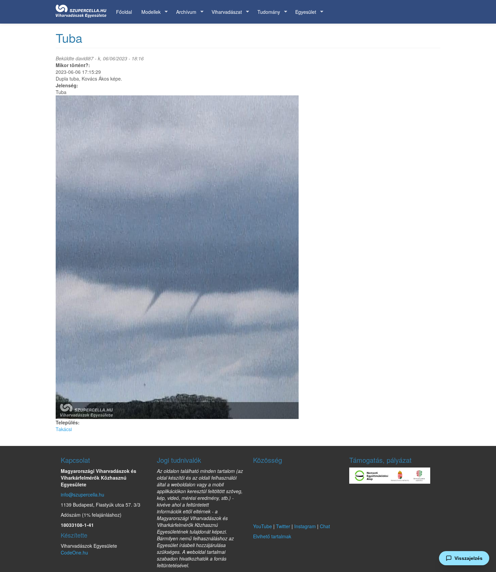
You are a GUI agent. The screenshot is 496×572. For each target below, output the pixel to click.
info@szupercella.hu (82, 494)
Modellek (149, 12)
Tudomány (266, 12)
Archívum (183, 12)
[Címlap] (83, 10)
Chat (325, 526)
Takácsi (64, 429)
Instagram (305, 526)
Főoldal (124, 11)
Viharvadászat (224, 12)
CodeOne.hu (74, 552)
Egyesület (303, 12)
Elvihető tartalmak (272, 536)
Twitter (283, 526)
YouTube (262, 526)
